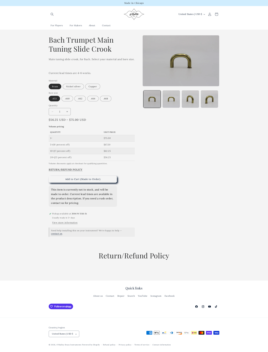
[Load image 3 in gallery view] (190, 99)
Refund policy (109, 345)
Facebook (170, 295)
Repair (121, 295)
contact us (56, 233)
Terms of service (141, 345)
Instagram (155, 295)
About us (98, 295)
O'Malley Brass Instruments (68, 345)
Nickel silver (73, 86)
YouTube (142, 295)
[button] (52, 14)
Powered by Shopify (91, 345)
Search (131, 295)
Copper (93, 86)
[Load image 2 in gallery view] (171, 99)
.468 (105, 98)
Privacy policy (125, 345)
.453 (54, 98)
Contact (110, 295)
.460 (67, 98)
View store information (65, 222)
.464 (93, 98)
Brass (55, 86)
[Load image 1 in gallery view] (152, 99)
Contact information (161, 345)
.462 (80, 98)
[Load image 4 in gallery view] (209, 99)
